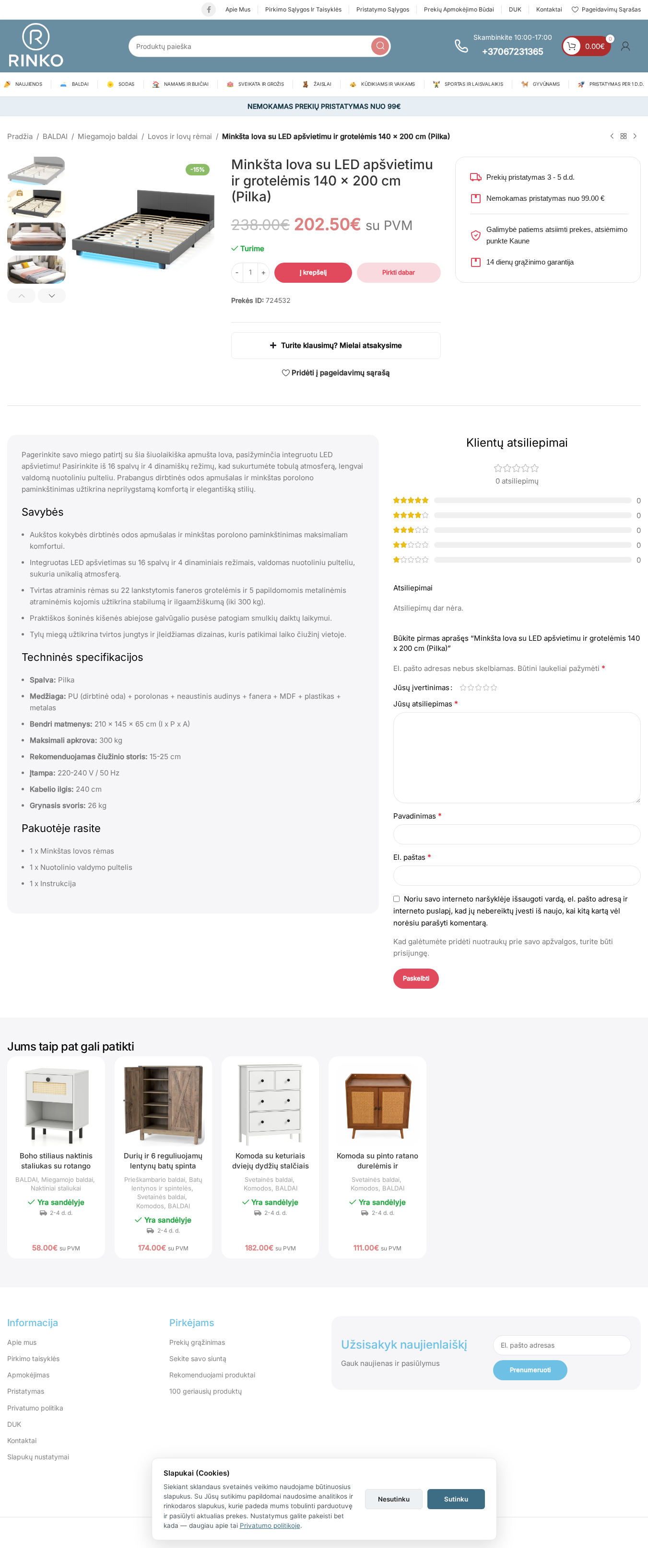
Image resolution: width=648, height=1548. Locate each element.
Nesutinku (394, 1499)
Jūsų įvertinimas (421, 687)
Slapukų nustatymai (38, 1457)
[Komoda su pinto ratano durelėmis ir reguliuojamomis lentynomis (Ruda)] (377, 1104)
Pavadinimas (417, 815)
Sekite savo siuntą (197, 1358)
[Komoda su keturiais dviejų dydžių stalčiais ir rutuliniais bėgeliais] (270, 1104)
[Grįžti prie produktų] (623, 136)
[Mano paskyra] (625, 46)
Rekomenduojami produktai (212, 1375)
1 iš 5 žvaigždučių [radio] (463, 687)
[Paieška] (380, 46)
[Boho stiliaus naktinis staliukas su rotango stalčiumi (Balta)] (55, 1104)
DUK (14, 1424)
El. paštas (412, 857)
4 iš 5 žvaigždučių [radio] (486, 687)
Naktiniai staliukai (56, 1188)
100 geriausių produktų (205, 1391)
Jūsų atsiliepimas (425, 703)
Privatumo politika (35, 1408)
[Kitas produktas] (635, 136)
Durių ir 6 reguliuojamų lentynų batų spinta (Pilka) (163, 1165)
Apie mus (21, 1342)
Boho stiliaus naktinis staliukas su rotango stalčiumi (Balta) (56, 1165)
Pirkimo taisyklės (33, 1358)
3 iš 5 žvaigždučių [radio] (479, 687)
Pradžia (20, 136)
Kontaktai (21, 1440)
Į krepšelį (313, 272)
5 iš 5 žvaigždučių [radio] (494, 687)
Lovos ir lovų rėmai (180, 136)
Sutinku (456, 1499)
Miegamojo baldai (108, 136)
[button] (21, 296)
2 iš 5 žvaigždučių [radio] (471, 687)
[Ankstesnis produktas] (612, 136)
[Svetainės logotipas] (36, 45)
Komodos (150, 1206)
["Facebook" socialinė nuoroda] (208, 9)
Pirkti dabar (398, 272)
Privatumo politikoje (270, 1525)
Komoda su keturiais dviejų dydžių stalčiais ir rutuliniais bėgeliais (270, 1165)
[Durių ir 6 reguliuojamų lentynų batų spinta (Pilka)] (163, 1104)
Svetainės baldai (161, 1197)
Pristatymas (25, 1391)
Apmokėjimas (28, 1375)
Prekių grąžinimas (197, 1342)
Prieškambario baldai (154, 1179)
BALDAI (55, 136)
